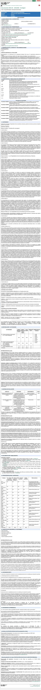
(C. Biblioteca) (35, 458)
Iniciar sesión (38, 0)
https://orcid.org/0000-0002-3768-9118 (11, 45)
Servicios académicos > (8, 5)
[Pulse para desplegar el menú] (1, 5)
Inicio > (4, 5)
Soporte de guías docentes (36, 685)
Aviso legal (35, 686)
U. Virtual (34, 0)
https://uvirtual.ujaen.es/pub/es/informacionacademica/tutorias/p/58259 (18, 43)
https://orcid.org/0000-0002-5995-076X (11, 36)
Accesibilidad (31, 686)
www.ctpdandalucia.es (23, 654)
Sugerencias (38, 686)
